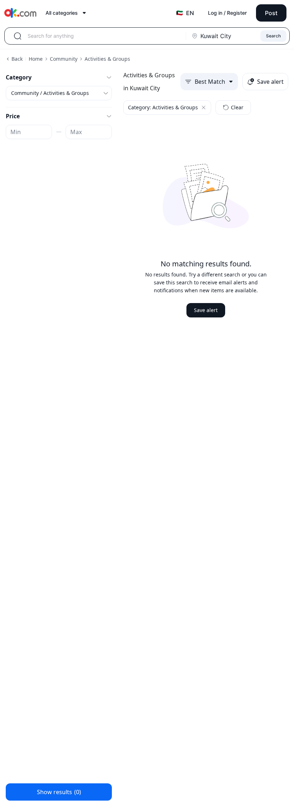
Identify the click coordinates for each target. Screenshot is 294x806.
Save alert (206, 310)
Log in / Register (227, 13)
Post (271, 13)
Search (273, 35)
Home (36, 58)
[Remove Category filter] (204, 107)
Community (63, 58)
